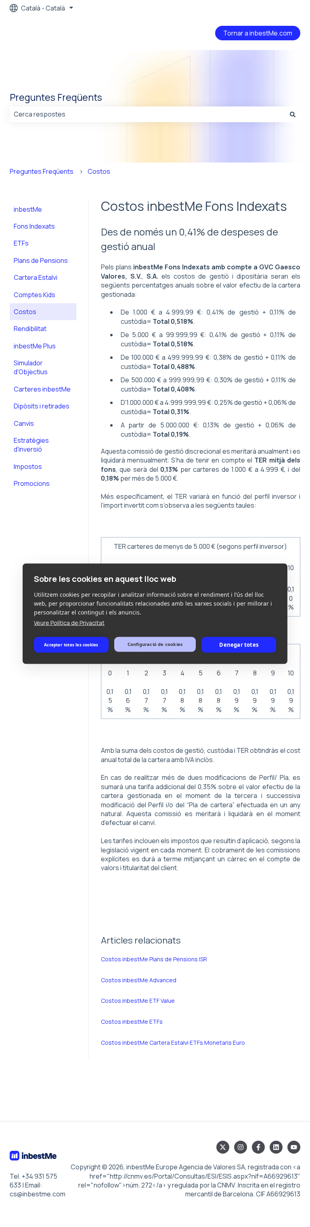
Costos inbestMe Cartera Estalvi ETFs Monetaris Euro (173, 1042)
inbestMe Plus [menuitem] (35, 346)
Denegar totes (238, 644)
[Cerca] (292, 114)
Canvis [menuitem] (24, 423)
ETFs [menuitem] (21, 243)
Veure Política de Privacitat (69, 622)
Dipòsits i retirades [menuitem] (41, 406)
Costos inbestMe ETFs (132, 1021)
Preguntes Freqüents (56, 97)
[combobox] (147, 114)
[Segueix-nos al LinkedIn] (276, 1147)
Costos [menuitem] (25, 311)
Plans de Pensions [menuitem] (41, 260)
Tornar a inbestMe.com (257, 33)
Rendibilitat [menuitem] (30, 328)
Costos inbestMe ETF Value (138, 1000)
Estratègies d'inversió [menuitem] (31, 445)
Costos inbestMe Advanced (138, 980)
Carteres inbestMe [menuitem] (42, 389)
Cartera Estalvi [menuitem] (35, 277)
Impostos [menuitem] (28, 466)
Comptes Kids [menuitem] (34, 294)
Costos (99, 171)
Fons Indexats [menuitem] (34, 226)
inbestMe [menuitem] (28, 209)
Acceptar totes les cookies (71, 645)
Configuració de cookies (155, 644)
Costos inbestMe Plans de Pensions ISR (154, 959)
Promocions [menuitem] (32, 483)
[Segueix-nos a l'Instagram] (240, 1147)
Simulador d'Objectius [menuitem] (31, 367)
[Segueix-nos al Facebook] (258, 1147)
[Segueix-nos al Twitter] (222, 1147)
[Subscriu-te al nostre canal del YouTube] (293, 1147)
